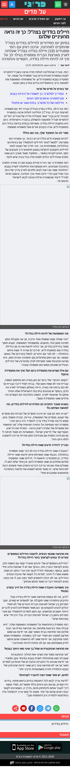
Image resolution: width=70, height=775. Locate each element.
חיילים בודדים (60, 723)
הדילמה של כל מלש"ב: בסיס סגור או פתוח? (37, 102)
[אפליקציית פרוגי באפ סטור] (23, 747)
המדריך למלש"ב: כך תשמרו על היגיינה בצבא (37, 93)
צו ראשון (60, 19)
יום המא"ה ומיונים (39, 19)
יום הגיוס (18, 19)
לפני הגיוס (59, 23)
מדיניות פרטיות (41, 762)
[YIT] (21, 762)
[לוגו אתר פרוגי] (35, 4)
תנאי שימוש (54, 762)
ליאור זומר (64, 65)
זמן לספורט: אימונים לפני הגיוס (45, 98)
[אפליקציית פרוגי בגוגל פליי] (49, 747)
